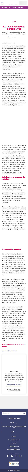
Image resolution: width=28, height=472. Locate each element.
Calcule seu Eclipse (18, 7)
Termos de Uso (14, 446)
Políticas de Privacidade (14, 449)
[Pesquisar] (24, 413)
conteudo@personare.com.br (17, 389)
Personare (18, 38)
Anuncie (14, 443)
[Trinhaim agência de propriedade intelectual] (14, 465)
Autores (14, 436)
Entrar (15, 431)
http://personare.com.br (15, 390)
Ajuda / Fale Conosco (15, 418)
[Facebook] (8, 456)
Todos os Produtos (14, 439)
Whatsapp (15, 423)
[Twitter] (12, 456)
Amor (14, 22)
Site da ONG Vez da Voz (9, 351)
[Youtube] (20, 456)
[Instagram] (16, 456)
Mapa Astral (6, 7)
